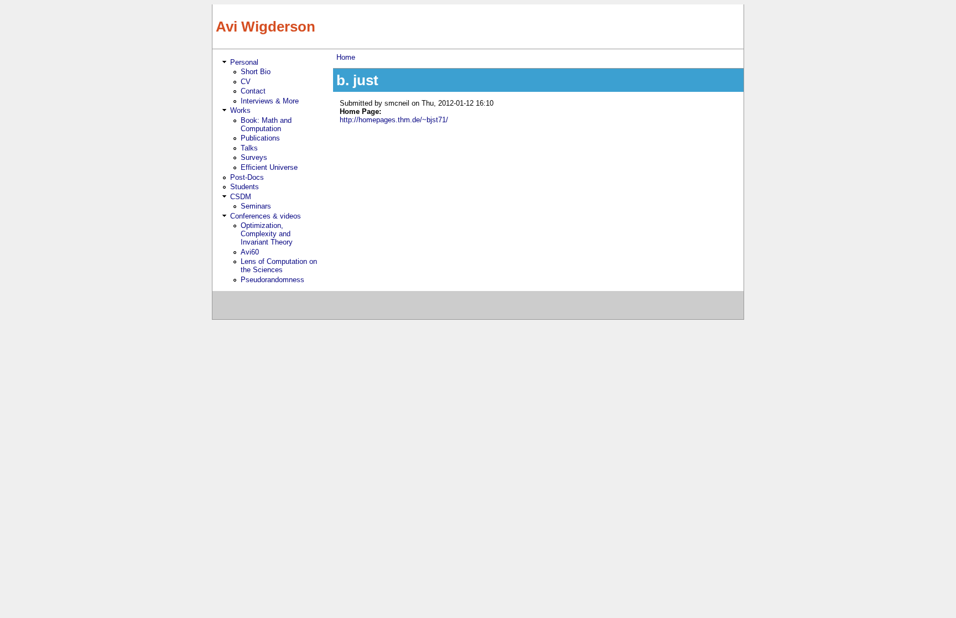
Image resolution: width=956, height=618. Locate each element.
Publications (260, 138)
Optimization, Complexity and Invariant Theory (267, 233)
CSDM (240, 197)
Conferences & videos (265, 216)
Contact (253, 91)
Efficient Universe (269, 167)
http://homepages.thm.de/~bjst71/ (394, 120)
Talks (249, 148)
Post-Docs (247, 177)
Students (244, 187)
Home (345, 57)
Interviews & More (270, 101)
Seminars (256, 206)
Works (240, 110)
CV (246, 81)
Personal (244, 62)
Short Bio (256, 71)
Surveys (254, 157)
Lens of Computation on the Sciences (279, 265)
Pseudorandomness (272, 280)
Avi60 (250, 252)
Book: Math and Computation (266, 124)
